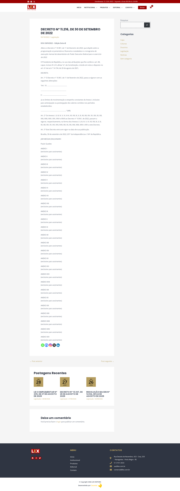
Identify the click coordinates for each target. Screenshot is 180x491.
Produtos (74, 463)
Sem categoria (126, 59)
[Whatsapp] (42, 345)
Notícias (123, 55)
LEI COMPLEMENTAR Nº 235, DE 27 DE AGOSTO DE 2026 (45, 394)
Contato (73, 470)
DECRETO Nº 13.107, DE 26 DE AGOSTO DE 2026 (71, 394)
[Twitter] (34, 1)
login (59, 422)
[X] (54, 345)
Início (72, 457)
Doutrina (124, 47)
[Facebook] (28, 1)
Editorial (73, 467)
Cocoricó (94, 485)
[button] (96, 7)
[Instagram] (31, 1)
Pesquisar (124, 20)
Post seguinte (107, 361)
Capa (122, 40)
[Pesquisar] (147, 24)
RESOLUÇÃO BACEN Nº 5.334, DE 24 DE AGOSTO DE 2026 (98, 394)
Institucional (75, 460)
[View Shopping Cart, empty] (150, 7)
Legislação (55, 37)
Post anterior (36, 361)
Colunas (123, 44)
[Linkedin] (58, 345)
